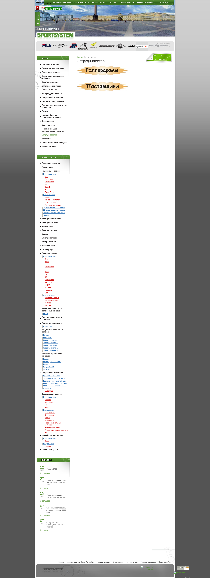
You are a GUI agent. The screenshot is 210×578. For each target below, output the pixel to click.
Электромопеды (49, 238)
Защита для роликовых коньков (53, 77)
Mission (48, 287)
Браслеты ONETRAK (51, 376)
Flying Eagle (49, 192)
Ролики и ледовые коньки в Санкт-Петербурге (77, 562)
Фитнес (48, 197)
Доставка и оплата (50, 64)
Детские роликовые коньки (54, 208)
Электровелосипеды (51, 86)
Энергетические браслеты (54, 378)
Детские (48, 305)
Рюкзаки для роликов (52, 323)
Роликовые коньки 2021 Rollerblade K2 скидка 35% (56, 482)
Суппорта (47, 388)
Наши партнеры (49, 146)
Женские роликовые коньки (54, 213)
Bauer (47, 262)
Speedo (48, 400)
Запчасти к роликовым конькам (52, 355)
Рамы (45, 364)
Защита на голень (50, 348)
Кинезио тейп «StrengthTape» (55, 381)
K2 (46, 184)
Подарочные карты (51, 163)
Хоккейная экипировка (52, 435)
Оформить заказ (160, 60)
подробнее (46, 473)
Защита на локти (50, 345)
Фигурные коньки (51, 300)
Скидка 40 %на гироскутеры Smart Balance (54, 524)
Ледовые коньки (49, 90)
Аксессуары (49, 420)
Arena (47, 407)
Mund (45, 314)
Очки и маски (50, 413)
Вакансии (46, 139)
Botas (47, 272)
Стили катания (49, 195)
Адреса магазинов (148, 562)
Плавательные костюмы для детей (56, 431)
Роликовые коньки (51, 72)
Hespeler (48, 290)
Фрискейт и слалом (52, 200)
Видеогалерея (48, 125)
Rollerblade (49, 182)
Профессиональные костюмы (53, 424)
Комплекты (47, 338)
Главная (80, 57)
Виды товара (48, 410)
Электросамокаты (50, 82)
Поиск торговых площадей (54, 142)
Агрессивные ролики (53, 205)
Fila (46, 177)
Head (47, 190)
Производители (49, 174)
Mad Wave (49, 402)
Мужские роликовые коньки (54, 210)
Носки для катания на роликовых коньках (52, 310)
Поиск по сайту (164, 562)
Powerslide (49, 179)
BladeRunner (50, 187)
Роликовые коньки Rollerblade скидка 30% (56, 496)
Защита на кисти (50, 340)
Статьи (45, 111)
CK (46, 275)
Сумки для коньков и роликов (52, 318)
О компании (118, 562)
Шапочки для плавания (54, 427)
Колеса (46, 359)
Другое (46, 369)
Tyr (46, 405)
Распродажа (47, 167)
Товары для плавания (52, 94)
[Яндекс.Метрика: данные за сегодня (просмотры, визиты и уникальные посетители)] (181, 572)
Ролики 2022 (51, 469)
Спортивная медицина (52, 97)
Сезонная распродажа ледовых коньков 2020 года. (56, 510)
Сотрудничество (49, 135)
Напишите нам (132, 562)
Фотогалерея (48, 121)
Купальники (49, 415)
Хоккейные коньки (52, 298)
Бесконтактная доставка (53, 68)
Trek (46, 293)
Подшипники (48, 367)
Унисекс (46, 215)
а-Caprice (48, 282)
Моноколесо (47, 226)
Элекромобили (49, 242)
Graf (46, 259)
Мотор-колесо (48, 246)
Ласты (47, 418)
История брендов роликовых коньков (51, 116)
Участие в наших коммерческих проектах (53, 130)
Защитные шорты (50, 351)
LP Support (49, 391)
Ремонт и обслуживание (53, 101)
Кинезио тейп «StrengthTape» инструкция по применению (55, 385)
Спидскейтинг (50, 202)
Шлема (46, 335)
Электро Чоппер (49, 230)
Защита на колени (50, 343)
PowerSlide (49, 280)
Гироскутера (47, 249)
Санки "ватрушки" (50, 449)
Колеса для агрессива (52, 362)
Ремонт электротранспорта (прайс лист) (54, 106)
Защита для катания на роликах (52, 331)
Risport (47, 285)
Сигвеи (45, 234)
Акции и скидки (104, 562)
